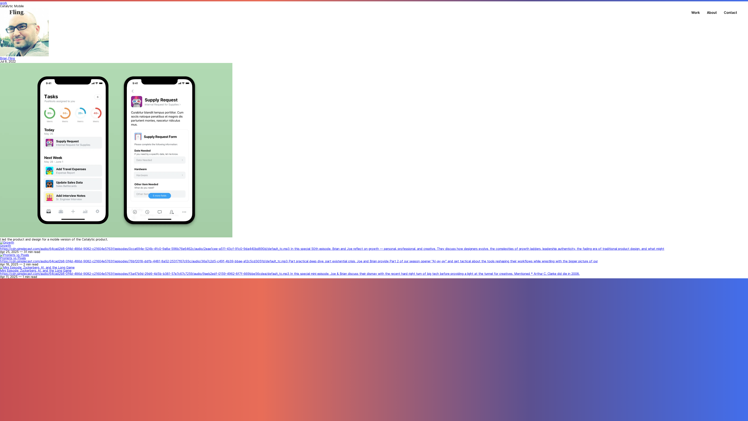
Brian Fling (7, 58)
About (712, 13)
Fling (16, 12)
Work (695, 13)
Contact (730, 13)
